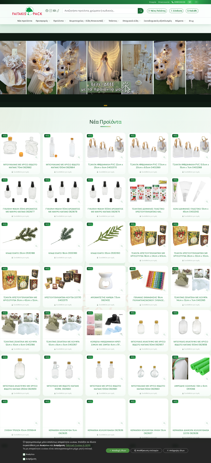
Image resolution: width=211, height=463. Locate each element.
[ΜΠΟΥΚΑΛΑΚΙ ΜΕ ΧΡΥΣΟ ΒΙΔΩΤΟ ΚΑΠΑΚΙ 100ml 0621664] (63, 147)
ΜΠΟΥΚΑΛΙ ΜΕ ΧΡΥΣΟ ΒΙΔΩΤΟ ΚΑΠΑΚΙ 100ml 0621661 (105, 387)
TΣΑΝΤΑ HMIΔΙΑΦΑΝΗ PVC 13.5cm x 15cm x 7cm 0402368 (191, 166)
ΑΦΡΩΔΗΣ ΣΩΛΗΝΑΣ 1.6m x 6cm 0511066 (190, 387)
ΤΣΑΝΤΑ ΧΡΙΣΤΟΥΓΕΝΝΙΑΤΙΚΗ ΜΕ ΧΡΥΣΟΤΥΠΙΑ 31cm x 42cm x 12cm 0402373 (20, 299)
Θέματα (179, 21)
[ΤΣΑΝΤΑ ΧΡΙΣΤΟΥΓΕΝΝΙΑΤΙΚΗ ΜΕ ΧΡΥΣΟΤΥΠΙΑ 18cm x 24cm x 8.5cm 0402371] (148, 235)
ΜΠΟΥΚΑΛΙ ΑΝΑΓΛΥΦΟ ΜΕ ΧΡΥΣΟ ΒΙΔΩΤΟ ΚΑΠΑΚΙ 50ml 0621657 (148, 343)
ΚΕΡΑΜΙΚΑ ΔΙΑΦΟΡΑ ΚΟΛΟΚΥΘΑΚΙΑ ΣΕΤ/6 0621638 (191, 432)
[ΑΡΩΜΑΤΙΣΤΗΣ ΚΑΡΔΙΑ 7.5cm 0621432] (105, 279)
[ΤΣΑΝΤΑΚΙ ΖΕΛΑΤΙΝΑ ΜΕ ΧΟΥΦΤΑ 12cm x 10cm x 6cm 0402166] (20, 324)
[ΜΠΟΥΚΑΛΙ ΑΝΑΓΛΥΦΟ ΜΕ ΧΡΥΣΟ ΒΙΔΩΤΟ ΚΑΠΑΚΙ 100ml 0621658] (191, 324)
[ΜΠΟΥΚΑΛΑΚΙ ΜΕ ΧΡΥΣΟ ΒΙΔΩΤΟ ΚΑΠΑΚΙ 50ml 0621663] (148, 368)
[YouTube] (54, 11)
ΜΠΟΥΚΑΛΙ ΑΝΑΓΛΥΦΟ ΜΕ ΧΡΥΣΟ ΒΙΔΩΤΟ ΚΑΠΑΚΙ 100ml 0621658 (191, 343)
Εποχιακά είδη (131, 21)
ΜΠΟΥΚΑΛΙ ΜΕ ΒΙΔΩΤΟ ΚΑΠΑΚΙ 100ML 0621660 (63, 387)
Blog (191, 21)
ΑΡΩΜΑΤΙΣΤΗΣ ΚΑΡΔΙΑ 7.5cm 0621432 (105, 299)
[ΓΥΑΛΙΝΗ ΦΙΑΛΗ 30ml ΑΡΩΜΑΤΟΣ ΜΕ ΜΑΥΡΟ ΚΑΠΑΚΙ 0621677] (20, 191)
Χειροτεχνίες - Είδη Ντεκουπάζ (86, 21)
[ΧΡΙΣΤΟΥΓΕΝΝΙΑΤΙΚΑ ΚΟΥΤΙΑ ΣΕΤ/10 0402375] (63, 279)
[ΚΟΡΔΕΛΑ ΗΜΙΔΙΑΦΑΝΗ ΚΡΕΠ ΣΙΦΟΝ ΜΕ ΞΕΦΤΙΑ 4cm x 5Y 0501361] (105, 324)
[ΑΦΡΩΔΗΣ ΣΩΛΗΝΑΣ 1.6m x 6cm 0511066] (191, 368)
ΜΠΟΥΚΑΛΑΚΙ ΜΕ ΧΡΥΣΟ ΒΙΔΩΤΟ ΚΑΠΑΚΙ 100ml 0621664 (63, 166)
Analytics (30, 454)
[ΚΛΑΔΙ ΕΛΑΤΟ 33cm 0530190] (105, 235)
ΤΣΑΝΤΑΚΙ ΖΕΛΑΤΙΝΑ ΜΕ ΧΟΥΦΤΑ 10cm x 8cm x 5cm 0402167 (63, 343)
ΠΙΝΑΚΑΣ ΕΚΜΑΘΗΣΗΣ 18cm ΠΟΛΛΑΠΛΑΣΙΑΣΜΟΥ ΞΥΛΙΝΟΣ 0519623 (148, 299)
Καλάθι (193, 10)
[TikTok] (58, 11)
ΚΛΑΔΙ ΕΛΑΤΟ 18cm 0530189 (63, 253)
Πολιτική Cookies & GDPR (78, 445)
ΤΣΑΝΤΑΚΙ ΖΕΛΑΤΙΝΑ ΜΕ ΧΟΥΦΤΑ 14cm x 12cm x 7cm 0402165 (190, 299)
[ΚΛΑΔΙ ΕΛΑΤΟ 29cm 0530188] (20, 235)
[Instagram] (50, 11)
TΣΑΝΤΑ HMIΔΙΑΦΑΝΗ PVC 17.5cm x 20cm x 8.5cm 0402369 (148, 166)
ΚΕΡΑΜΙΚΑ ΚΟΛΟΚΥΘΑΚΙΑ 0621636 (105, 430)
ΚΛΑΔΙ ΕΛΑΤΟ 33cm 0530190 (105, 253)
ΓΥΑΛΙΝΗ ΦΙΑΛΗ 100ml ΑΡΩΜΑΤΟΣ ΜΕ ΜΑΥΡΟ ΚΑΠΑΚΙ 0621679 (105, 210)
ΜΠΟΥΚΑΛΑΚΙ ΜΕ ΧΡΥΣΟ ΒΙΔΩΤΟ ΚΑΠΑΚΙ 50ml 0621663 (148, 387)
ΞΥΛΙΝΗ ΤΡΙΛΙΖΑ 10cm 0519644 (20, 430)
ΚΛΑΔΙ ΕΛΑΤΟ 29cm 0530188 (20, 253)
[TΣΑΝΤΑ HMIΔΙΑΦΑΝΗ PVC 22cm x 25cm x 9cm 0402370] (105, 147)
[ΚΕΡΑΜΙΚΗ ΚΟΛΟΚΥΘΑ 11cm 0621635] (63, 412)
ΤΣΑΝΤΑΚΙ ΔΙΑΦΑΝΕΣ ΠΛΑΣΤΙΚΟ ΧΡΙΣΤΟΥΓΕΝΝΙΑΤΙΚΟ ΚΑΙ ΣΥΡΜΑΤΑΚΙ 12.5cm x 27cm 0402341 (148, 210)
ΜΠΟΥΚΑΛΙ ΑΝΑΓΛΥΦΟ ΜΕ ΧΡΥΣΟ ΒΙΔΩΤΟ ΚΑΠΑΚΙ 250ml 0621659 (20, 387)
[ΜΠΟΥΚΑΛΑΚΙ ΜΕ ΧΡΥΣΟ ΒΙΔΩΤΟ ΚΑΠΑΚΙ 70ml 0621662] (20, 147)
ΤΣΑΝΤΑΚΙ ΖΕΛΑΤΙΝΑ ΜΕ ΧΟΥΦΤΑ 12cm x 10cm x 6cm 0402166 (20, 343)
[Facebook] (47, 11)
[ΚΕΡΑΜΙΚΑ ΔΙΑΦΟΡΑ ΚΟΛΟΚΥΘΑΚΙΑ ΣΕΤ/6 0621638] (191, 412)
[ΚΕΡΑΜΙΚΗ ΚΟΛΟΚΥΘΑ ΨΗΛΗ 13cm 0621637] (148, 412)
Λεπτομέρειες (19, 157)
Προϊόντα (58, 21)
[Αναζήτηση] (141, 11)
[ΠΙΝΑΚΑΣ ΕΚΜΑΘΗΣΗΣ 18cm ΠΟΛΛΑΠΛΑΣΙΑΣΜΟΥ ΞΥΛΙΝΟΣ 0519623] (148, 279)
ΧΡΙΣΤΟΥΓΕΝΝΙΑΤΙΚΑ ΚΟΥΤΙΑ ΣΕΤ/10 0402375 (62, 299)
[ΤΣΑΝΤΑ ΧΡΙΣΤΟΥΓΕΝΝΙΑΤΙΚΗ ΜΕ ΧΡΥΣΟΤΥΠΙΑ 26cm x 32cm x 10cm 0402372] (191, 235)
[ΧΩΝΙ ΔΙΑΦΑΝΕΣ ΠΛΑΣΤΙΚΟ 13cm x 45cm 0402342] (191, 191)
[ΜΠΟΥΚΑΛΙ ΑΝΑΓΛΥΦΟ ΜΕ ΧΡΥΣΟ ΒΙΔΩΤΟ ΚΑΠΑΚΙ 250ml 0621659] (20, 368)
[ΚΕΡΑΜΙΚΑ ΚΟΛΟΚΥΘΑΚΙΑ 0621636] (105, 412)
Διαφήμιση (31, 459)
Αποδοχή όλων (119, 450)
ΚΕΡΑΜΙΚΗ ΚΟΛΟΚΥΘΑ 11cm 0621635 (63, 432)
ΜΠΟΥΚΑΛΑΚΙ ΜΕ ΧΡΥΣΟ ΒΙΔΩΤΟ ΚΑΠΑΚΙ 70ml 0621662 (20, 166)
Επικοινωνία (163, 2)
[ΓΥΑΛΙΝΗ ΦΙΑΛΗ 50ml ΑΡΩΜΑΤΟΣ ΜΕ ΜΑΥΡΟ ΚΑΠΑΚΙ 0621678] (63, 191)
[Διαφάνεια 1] (105, 105)
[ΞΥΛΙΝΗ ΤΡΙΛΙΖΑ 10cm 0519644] (20, 412)
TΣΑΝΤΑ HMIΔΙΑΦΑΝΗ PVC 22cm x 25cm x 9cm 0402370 (105, 166)
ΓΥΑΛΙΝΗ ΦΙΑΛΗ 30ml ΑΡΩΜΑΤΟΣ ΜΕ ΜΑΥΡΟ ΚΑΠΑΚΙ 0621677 (20, 210)
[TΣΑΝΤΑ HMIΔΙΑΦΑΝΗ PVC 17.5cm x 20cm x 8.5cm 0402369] (148, 147)
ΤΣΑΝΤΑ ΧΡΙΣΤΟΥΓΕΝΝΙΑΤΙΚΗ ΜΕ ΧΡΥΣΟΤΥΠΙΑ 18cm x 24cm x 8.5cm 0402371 (148, 254)
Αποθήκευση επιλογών (147, 450)
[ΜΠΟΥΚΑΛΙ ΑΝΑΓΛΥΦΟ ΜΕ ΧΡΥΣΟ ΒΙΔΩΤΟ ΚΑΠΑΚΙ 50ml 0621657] (148, 324)
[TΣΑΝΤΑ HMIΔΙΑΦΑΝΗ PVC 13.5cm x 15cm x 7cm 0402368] (191, 147)
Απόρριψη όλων (177, 450)
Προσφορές (42, 21)
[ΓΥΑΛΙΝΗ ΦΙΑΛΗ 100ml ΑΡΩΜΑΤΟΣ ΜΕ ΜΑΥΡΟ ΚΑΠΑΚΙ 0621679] (105, 191)
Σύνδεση (177, 10)
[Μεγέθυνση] (36, 157)
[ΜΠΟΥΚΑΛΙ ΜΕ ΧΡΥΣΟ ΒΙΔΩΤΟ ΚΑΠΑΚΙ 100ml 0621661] (105, 368)
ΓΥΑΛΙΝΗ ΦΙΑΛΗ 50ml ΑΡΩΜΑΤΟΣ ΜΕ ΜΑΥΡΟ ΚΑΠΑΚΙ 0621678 (63, 210)
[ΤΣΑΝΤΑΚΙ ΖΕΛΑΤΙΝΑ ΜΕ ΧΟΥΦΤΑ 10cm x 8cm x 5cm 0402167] (63, 324)
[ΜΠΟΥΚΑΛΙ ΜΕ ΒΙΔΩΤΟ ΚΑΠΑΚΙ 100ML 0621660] (63, 368)
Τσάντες (113, 21)
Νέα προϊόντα (24, 21)
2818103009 (179, 2)
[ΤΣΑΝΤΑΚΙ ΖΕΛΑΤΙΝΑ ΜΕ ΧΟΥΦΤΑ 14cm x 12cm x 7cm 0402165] (191, 279)
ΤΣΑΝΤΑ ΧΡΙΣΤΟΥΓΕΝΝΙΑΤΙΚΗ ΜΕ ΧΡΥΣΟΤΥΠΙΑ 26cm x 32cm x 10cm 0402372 (190, 254)
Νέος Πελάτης (158, 10)
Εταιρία (152, 2)
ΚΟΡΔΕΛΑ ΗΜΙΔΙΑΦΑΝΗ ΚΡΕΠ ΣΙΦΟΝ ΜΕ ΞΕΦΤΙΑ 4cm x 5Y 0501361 (105, 343)
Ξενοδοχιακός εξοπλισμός (158, 21)
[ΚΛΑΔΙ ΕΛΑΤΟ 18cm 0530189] (63, 235)
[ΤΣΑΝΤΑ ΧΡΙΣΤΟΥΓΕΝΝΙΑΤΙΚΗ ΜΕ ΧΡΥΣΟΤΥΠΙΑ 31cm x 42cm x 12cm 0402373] (20, 279)
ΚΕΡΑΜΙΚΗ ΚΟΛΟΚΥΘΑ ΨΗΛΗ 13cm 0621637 (148, 432)
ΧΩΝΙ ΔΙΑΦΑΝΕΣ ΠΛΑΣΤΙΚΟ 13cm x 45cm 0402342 (190, 210)
